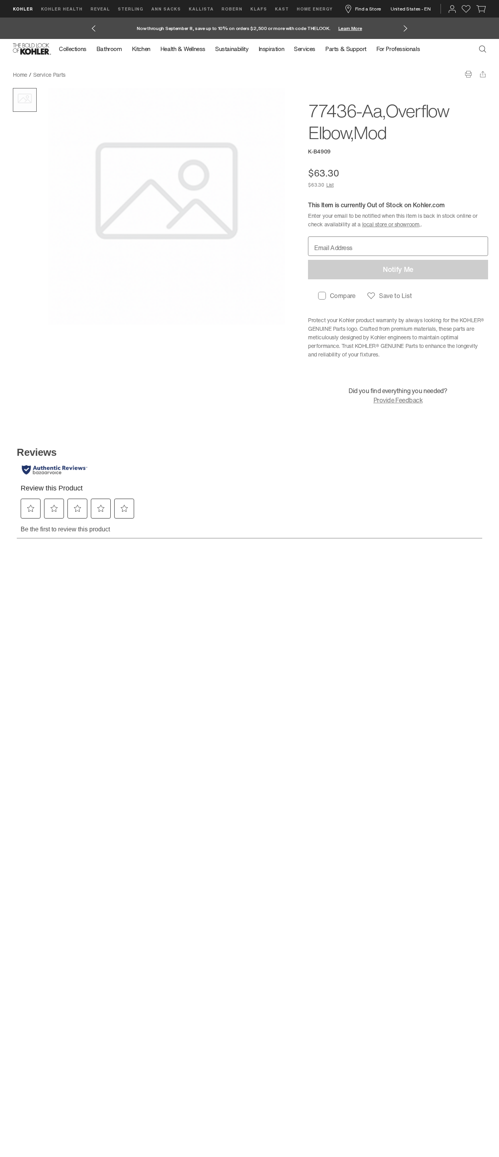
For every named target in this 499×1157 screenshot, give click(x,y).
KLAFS (258, 9)
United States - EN (411, 8)
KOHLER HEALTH (62, 9)
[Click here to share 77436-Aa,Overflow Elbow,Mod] (483, 74)
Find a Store (368, 8)
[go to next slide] (405, 28)
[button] (25, 100)
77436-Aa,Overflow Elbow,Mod (109, 75)
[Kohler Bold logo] (32, 49)
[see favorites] (466, 9)
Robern (231, 9)
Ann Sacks (166, 9)
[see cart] (481, 9)
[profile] (452, 9)
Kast (282, 9)
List (330, 185)
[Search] (482, 49)
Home (20, 75)
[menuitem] (75, 49)
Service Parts (49, 75)
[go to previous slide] (93, 28)
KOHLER (23, 9)
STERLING (130, 9)
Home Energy (315, 9)
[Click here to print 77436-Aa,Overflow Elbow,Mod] (468, 74)
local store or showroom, (391, 224)
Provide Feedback (398, 400)
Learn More (350, 28)
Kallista (201, 9)
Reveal (100, 9)
